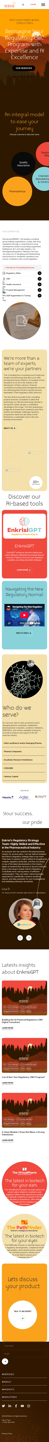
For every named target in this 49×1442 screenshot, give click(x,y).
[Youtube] (22, 1406)
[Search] (23, 4)
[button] (20, 938)
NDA (28, 1011)
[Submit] (5, 1361)
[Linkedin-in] (9, 1406)
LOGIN (33, 4)
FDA (22, 1011)
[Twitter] (3, 1406)
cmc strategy (13, 1007)
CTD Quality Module (28, 1007)
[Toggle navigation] (43, 4)
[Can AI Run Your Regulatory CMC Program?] (40, 1044)
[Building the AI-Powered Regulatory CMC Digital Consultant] (40, 987)
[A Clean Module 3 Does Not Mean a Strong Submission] (40, 1099)
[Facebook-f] (16, 1406)
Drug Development (11, 1011)
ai (4, 1007)
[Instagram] (28, 1406)
